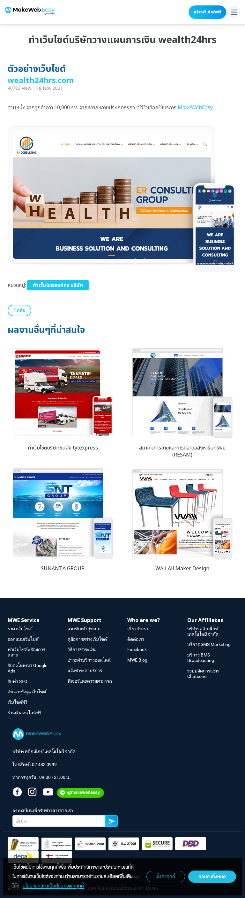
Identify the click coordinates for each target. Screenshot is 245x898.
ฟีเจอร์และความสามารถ (90, 681)
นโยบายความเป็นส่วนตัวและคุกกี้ (53, 886)
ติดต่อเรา (135, 639)
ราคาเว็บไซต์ (20, 628)
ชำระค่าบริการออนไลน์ (89, 660)
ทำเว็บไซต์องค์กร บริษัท (58, 285)
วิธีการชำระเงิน (82, 649)
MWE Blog (137, 660)
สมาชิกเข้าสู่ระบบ (84, 628)
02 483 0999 (44, 764)
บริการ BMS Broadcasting (200, 657)
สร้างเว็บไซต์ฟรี (207, 12)
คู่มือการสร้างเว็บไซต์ (87, 639)
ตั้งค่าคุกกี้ (165, 876)
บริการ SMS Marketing (209, 644)
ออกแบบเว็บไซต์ (23, 639)
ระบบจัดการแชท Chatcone (203, 673)
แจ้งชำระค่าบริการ (85, 670)
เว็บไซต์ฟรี (17, 702)
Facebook (137, 649)
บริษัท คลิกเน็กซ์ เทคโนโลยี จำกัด (203, 631)
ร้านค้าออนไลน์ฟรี (24, 712)
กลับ (21, 310)
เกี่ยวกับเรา (137, 628)
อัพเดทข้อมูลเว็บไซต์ (27, 691)
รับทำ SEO (17, 681)
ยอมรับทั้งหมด (212, 876)
